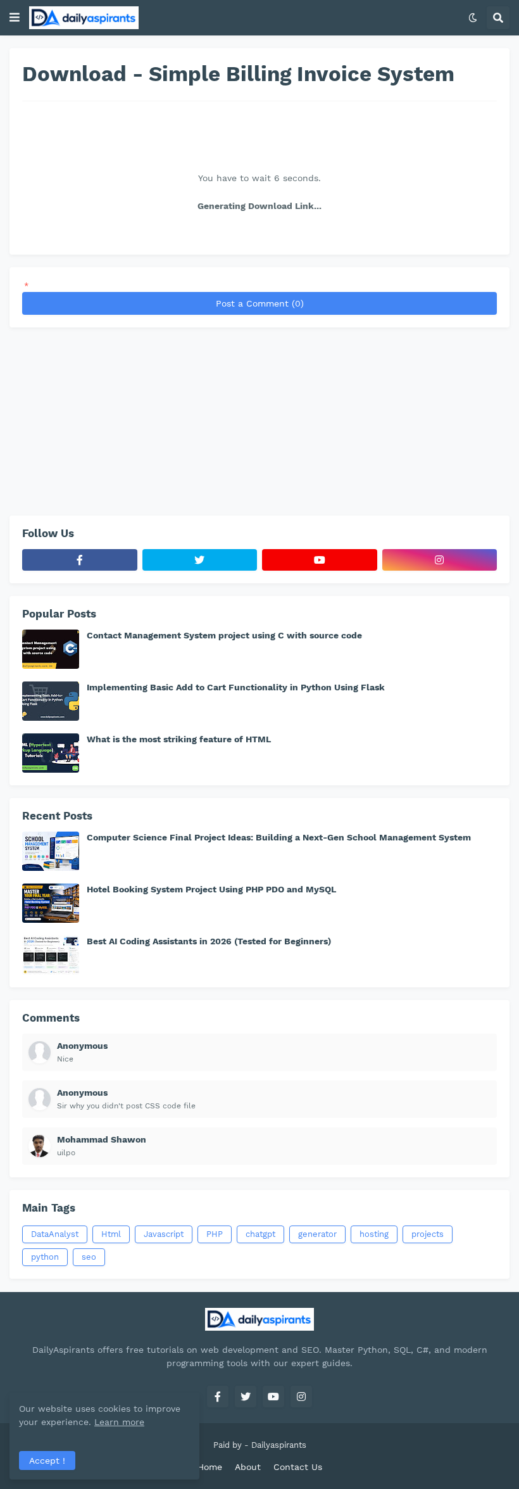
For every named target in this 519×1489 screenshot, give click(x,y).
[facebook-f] (79, 560)
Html (111, 1234)
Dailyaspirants (278, 1445)
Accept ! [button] (47, 1460)
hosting (374, 1234)
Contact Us (297, 1467)
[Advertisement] (104, 420)
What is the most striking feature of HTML (179, 739)
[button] (14, 17)
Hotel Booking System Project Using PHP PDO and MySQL (211, 889)
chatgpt (260, 1234)
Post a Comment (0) (260, 303)
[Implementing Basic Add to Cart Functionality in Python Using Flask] (50, 701)
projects (427, 1234)
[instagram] (439, 560)
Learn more (119, 1422)
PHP (214, 1234)
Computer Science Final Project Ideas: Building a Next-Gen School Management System (279, 837)
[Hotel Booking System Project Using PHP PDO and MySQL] (50, 903)
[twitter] (200, 560)
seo (89, 1257)
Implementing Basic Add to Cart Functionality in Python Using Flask (236, 687)
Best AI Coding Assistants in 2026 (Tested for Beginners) (209, 941)
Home (209, 1467)
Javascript (164, 1234)
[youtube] (319, 560)
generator (317, 1234)
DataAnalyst (54, 1234)
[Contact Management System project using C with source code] (50, 649)
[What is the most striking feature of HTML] (50, 753)
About (248, 1467)
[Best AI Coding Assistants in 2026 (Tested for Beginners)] (50, 955)
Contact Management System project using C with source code (224, 635)
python (45, 1257)
